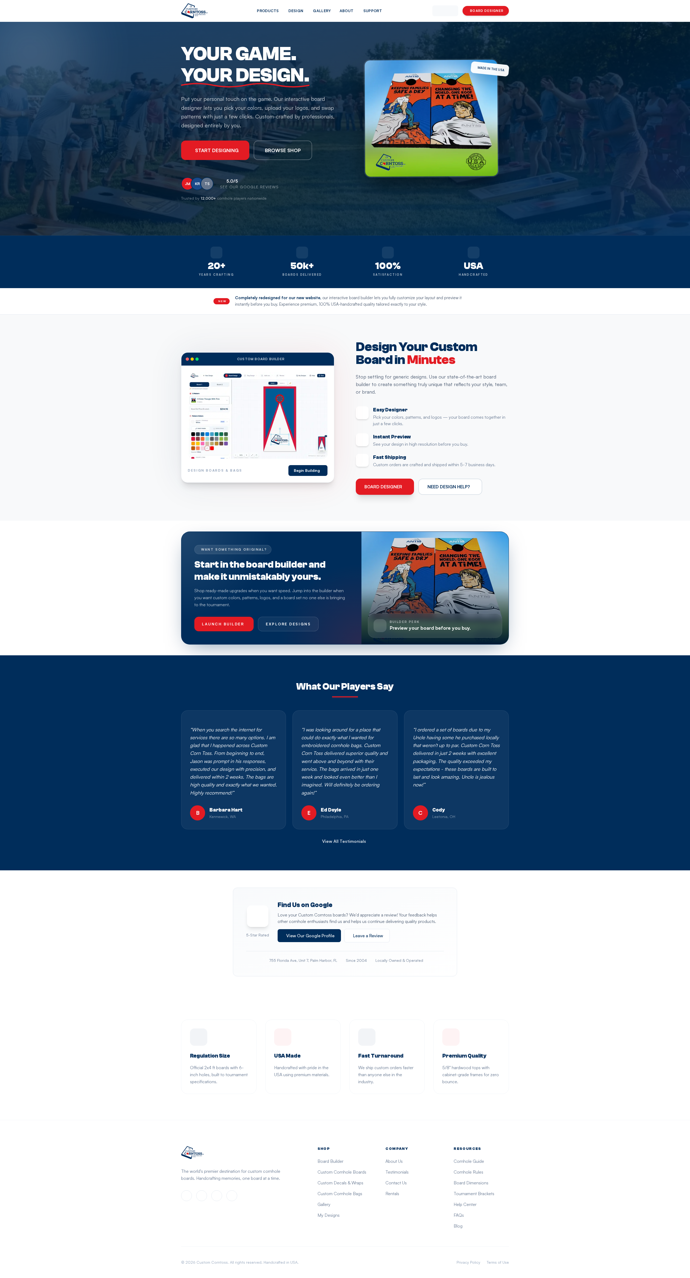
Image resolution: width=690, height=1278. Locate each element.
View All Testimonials (344, 841)
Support (372, 10)
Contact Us (396, 1182)
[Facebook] (186, 1195)
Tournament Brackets (474, 1193)
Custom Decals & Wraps (340, 1182)
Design (295, 10)
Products (268, 10)
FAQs (459, 1215)
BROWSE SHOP (283, 150)
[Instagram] (201, 1195)
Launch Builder (223, 624)
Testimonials (397, 1172)
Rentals (392, 1193)
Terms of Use (498, 1262)
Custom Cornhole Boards (342, 1172)
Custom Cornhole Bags (340, 1193)
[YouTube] (231, 1195)
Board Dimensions (471, 1182)
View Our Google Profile (310, 935)
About (347, 10)
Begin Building (307, 470)
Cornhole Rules (468, 1172)
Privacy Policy (468, 1262)
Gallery (322, 10)
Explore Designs (288, 624)
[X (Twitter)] (216, 1195)
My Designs (329, 1215)
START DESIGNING (217, 150)
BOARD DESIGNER (486, 11)
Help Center (465, 1204)
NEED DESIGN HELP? (448, 486)
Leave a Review (368, 935)
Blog (458, 1226)
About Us (394, 1161)
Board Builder (330, 1161)
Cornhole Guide (469, 1161)
